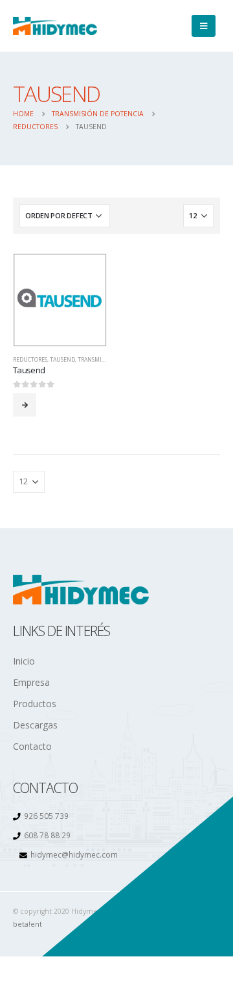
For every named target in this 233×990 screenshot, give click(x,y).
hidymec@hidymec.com (74, 854)
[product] (60, 300)
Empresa (31, 682)
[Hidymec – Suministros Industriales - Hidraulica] (55, 26)
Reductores (30, 360)
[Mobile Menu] (204, 26)
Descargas (35, 725)
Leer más (24, 405)
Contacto (32, 746)
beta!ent (27, 924)
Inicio (24, 661)
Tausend (62, 360)
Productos (34, 703)
